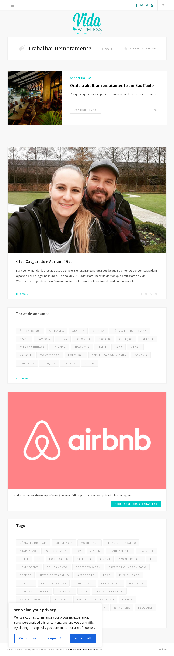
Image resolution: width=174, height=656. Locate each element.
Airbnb (105, 559)
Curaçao (126, 339)
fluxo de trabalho (121, 542)
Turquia (49, 363)
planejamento (120, 550)
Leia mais (22, 293)
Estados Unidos (32, 347)
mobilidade (89, 542)
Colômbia (83, 339)
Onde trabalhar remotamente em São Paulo (112, 85)
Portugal (75, 355)
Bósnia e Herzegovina (130, 330)
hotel (24, 559)
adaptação (28, 550)
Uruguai (70, 363)
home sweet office (34, 591)
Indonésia (81, 347)
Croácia (105, 339)
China (63, 339)
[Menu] (12, 5)
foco (107, 575)
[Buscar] (162, 5)
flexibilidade (129, 575)
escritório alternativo (95, 599)
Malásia (26, 355)
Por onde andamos (32, 314)
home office (29, 567)
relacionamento (32, 599)
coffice (25, 575)
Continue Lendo (85, 110)
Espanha (147, 339)
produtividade (129, 559)
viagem (95, 550)
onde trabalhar (53, 583)
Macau (135, 347)
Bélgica (98, 330)
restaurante (111, 583)
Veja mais (22, 378)
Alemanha (56, 330)
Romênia (140, 355)
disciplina (64, 591)
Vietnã (90, 363)
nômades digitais (33, 542)
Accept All (83, 638)
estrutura (122, 607)
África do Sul (30, 330)
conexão (26, 583)
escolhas (145, 607)
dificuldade (83, 583)
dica (78, 550)
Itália (102, 347)
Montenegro (50, 355)
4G (151, 559)
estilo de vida (56, 550)
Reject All (55, 638)
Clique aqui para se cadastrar (136, 503)
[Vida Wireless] (87, 24)
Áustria (78, 330)
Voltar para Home (143, 48)
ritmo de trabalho (54, 575)
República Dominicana (109, 355)
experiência (64, 542)
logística (61, 599)
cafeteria (84, 559)
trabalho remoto (109, 591)
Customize (27, 638)
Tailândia (27, 363)
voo (84, 591)
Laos (118, 347)
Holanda (59, 347)
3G (39, 559)
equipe (127, 599)
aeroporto (86, 575)
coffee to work (88, 567)
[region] (55, 625)
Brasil (24, 339)
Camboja (43, 339)
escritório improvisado (127, 567)
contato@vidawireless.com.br (84, 649)
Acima (163, 648)
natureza (136, 583)
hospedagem (59, 559)
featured (146, 550)
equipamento (57, 567)
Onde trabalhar (81, 78)
